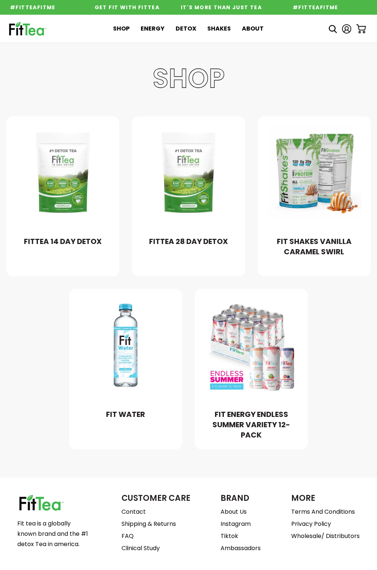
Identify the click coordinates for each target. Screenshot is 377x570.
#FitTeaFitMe (312, 7)
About (253, 28)
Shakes (219, 28)
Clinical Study (140, 548)
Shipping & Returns (148, 524)
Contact (133, 511)
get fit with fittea (123, 7)
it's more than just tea (217, 7)
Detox (186, 28)
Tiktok (229, 536)
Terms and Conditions (323, 511)
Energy (153, 28)
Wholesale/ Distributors (325, 536)
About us (234, 511)
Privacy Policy (311, 524)
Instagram (236, 524)
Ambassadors (241, 548)
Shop (121, 28)
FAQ (127, 536)
